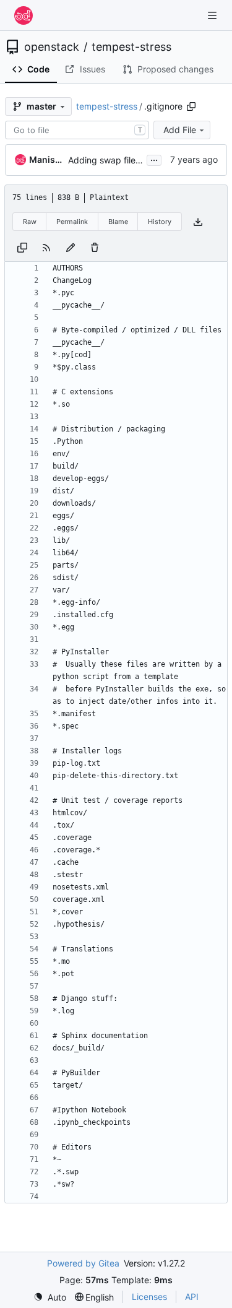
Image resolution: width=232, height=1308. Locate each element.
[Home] (23, 15)
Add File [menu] (179, 129)
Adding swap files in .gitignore (129, 160)
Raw (30, 221)
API (192, 1296)
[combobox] (77, 130)
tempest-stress (131, 47)
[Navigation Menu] (213, 15)
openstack (51, 47)
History (159, 221)
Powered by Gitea (83, 1263)
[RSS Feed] (46, 246)
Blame (118, 221)
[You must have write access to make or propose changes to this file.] (95, 246)
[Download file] (198, 222)
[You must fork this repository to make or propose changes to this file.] (70, 246)
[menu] (49, 1297)
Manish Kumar (46, 159)
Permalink (72, 221)
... (154, 159)
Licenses (149, 1296)
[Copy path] (191, 106)
